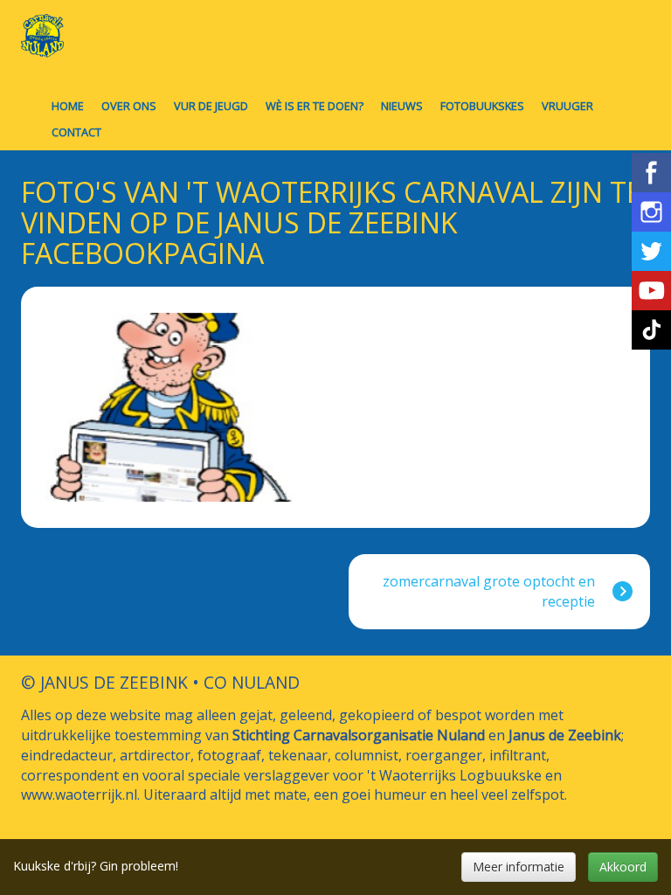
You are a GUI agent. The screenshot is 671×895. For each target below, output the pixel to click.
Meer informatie (518, 866)
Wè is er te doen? (314, 106)
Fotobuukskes (482, 106)
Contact (76, 132)
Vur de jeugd (211, 106)
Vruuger (567, 106)
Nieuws (402, 106)
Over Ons (128, 106)
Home (68, 106)
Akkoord (623, 866)
